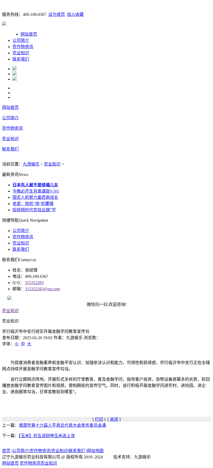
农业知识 (20, 53)
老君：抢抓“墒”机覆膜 (33, 203)
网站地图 (95, 451)
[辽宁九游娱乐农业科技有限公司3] (14, 79)
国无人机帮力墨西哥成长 (35, 197)
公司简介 (20, 40)
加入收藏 (75, 14)
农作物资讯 (22, 46)
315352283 (34, 282)
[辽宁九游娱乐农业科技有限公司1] (14, 69)
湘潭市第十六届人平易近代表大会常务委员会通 (62, 425)
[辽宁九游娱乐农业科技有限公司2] (14, 74)
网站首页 (29, 34)
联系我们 (20, 59)
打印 (99, 419)
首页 (6, 451)
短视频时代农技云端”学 (34, 210)
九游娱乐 (31, 164)
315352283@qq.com (42, 289)
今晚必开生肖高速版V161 (35, 191)
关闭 (114, 419)
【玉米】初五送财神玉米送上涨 (47, 435)
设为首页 (56, 14)
